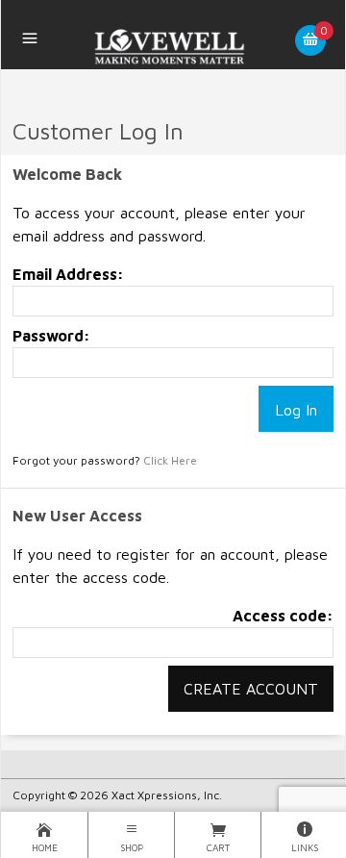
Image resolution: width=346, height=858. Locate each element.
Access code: (283, 615)
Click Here (170, 460)
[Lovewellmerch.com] (173, 47)
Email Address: (68, 274)
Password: (51, 335)
